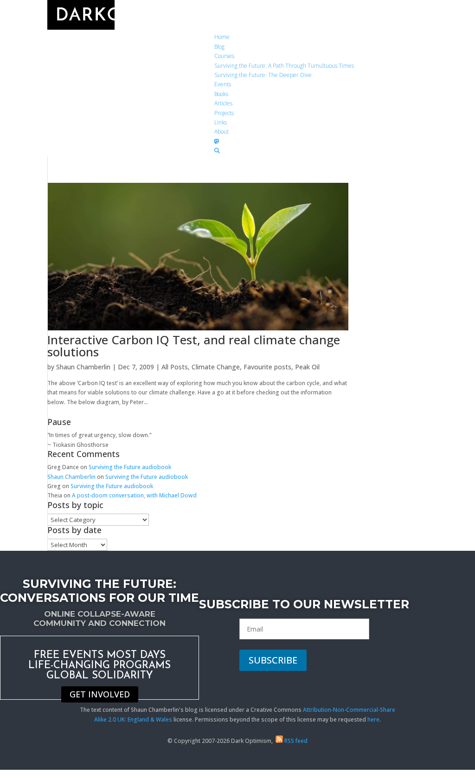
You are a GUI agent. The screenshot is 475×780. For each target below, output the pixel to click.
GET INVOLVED (100, 694)
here (373, 719)
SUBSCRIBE (273, 660)
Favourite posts (267, 366)
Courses (224, 56)
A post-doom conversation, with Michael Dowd (134, 495)
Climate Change (216, 366)
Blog (219, 47)
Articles (223, 103)
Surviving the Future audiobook (130, 467)
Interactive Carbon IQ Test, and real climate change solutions (193, 345)
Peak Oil (307, 366)
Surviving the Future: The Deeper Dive (263, 75)
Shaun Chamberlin (83, 366)
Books (221, 94)
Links (220, 122)
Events (222, 84)
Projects (224, 113)
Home (222, 37)
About (221, 131)
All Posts (174, 366)
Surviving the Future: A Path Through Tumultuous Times (284, 66)
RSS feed (295, 741)
